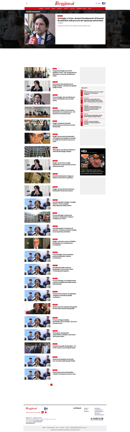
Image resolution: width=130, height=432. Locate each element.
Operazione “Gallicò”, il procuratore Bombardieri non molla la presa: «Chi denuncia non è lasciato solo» (64, 111)
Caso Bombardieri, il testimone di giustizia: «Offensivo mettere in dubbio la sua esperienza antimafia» (65, 230)
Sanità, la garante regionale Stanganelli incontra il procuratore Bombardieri (65, 307)
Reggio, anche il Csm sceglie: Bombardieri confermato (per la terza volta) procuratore (64, 164)
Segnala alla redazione (51, 427)
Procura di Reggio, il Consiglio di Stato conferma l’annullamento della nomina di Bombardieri (64, 282)
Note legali (67, 427)
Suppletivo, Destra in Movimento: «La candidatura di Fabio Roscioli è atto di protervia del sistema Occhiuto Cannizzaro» (92, 108)
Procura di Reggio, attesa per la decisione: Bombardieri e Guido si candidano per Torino (63, 216)
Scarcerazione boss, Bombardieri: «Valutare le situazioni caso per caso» (64, 373)
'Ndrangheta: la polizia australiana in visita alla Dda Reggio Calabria (64, 150)
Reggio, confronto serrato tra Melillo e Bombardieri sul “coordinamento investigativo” (64, 243)
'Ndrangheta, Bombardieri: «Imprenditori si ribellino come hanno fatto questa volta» (64, 334)
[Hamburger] (25, 3)
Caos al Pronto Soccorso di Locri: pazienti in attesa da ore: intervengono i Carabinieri (93, 93)
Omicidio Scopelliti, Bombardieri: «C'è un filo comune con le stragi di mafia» (64, 347)
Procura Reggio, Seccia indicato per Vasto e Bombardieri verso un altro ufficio (64, 98)
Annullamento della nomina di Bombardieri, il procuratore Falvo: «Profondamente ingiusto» (63, 269)
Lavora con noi (84, 427)
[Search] (96, 3)
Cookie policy (62, 427)
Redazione (44, 427)
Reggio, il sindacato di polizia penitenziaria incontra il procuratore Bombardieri (64, 124)
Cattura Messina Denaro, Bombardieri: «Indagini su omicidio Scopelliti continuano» (64, 295)
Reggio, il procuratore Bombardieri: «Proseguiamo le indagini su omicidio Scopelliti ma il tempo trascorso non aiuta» (64, 138)
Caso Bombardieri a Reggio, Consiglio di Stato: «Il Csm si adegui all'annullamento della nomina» (64, 203)
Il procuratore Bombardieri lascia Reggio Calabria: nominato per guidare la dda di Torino (65, 85)
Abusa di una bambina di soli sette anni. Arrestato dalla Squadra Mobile (64, 360)
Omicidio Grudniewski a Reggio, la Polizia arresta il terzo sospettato (63, 176)
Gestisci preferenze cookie (76, 427)
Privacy (57, 427)
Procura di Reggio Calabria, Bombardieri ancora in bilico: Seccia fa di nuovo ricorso (65, 321)
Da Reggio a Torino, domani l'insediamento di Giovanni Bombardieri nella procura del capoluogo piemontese (81, 19)
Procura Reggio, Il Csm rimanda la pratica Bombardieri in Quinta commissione (63, 256)
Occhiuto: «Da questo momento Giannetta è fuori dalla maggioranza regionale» (92, 123)
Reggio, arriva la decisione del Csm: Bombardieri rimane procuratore (63, 190)
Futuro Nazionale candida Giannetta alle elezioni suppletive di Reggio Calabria (93, 116)
